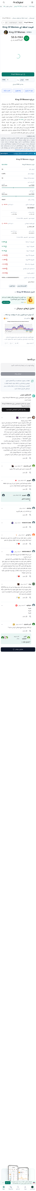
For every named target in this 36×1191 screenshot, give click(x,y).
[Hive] (16, 480)
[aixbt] (13, 523)
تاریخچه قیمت (13, 23)
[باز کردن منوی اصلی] (32, 2)
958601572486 (26, 523)
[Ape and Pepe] (18, 584)
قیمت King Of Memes (28, 165)
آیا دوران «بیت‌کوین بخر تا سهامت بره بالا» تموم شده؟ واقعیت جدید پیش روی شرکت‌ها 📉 (19, 315)
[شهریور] (33, 480)
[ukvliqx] (33, 508)
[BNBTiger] (13, 466)
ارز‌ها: (33, 6)
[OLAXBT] (17, 418)
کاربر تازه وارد (27, 466)
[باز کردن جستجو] (4, 2)
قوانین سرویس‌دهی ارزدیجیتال (23, 150)
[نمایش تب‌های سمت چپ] (3, 22)
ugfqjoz (28, 605)
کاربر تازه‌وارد (27, 624)
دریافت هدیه (6, 302)
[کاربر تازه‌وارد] (33, 624)
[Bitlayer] (16, 535)
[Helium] (12, 552)
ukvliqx (29, 508)
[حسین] (33, 417)
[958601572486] (33, 522)
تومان (22, 80)
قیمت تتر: (24, 6)
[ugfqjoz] (33, 605)
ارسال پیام (18, 374)
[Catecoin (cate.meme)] (14, 624)
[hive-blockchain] (11, 495)
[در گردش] (33, 534)
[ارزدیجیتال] (18, 2)
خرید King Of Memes (17, 74)
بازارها (20, 23)
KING (3, 80)
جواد (29, 584)
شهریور (29, 480)
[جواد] (33, 584)
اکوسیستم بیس (22, 286)
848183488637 (26, 552)
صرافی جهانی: (8, 6)
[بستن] (3, 1182)
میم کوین (12, 286)
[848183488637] (33, 551)
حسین (29, 417)
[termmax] (10, 637)
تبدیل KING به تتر (18, 84)
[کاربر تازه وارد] (33, 465)
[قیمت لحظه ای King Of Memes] (6, 32)
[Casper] (16, 605)
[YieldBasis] (17, 508)
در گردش (28, 535)
